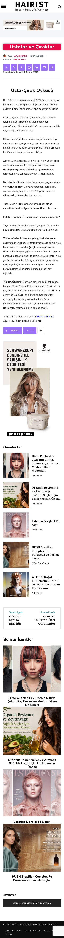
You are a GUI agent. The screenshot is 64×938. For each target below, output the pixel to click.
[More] (40, 330)
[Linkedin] (36, 67)
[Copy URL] (52, 67)
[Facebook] (6, 67)
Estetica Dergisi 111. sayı (45, 523)
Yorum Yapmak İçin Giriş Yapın (32, 903)
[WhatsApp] (29, 67)
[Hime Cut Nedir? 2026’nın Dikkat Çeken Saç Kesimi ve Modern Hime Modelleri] (16, 465)
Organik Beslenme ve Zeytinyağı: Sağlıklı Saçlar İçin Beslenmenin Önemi (46, 493)
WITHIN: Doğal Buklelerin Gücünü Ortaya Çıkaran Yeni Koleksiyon (46, 583)
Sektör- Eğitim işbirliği (15, 620)
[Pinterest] (21, 67)
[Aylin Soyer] (5, 55)
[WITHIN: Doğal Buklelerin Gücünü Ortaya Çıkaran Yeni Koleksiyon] (16, 585)
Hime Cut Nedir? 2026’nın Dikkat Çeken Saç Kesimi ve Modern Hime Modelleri (46, 463)
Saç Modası (19, 59)
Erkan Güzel (37, 529)
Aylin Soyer (20, 56)
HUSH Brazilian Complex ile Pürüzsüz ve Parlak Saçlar (45, 553)
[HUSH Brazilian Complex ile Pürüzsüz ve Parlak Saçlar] (16, 555)
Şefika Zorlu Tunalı (40, 563)
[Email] (44, 67)
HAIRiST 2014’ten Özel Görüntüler (44, 620)
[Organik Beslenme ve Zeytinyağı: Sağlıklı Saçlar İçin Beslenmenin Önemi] (16, 495)
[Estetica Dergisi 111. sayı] (16, 525)
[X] (14, 67)
